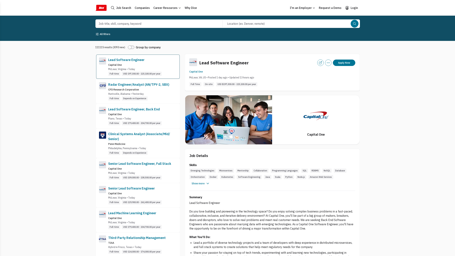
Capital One (196, 71)
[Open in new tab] (320, 63)
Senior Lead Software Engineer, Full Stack (139, 164)
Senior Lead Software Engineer (131, 188)
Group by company (148, 47)
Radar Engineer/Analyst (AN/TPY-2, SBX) (138, 84)
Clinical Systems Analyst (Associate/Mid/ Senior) (139, 136)
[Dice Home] (101, 8)
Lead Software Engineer (126, 60)
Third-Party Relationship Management (137, 238)
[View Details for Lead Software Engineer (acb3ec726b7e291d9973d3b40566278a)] (138, 67)
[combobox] (155, 23)
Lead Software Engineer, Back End (134, 109)
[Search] (354, 24)
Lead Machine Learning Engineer (132, 213)
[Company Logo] (102, 66)
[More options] (328, 63)
